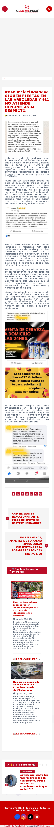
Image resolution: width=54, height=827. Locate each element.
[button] (43, 765)
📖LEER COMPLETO (25, 659)
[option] (27, 782)
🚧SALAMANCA (12, 115)
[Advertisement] (27, 46)
